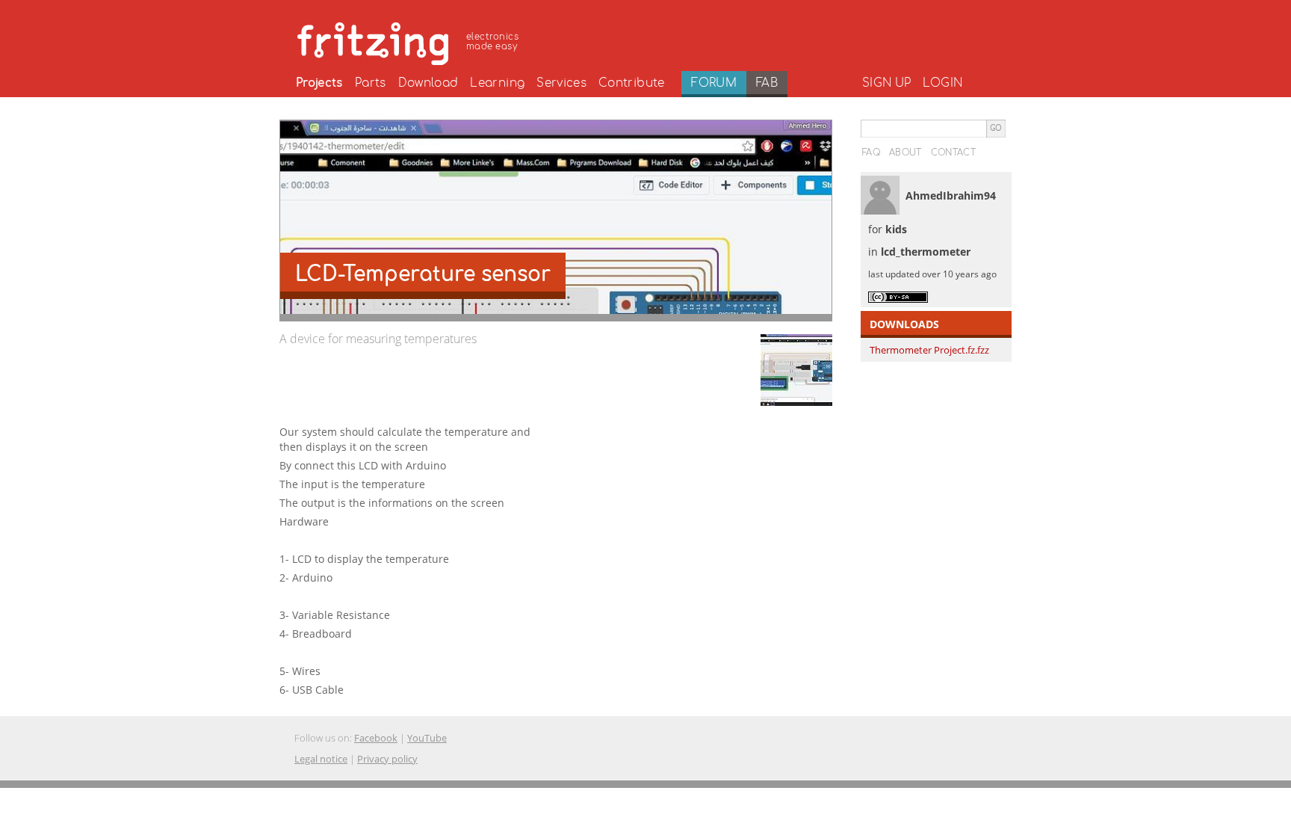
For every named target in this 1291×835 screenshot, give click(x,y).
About (905, 152)
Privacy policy (387, 758)
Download (428, 83)
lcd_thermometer (925, 251)
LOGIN (942, 83)
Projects (319, 83)
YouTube (427, 738)
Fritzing (410, 41)
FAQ (871, 152)
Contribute (631, 83)
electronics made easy (492, 41)
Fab (767, 83)
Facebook (375, 738)
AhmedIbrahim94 (950, 195)
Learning (497, 83)
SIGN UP (886, 83)
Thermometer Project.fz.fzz (929, 350)
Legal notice (320, 758)
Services (561, 83)
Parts (370, 83)
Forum (714, 83)
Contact (953, 152)
